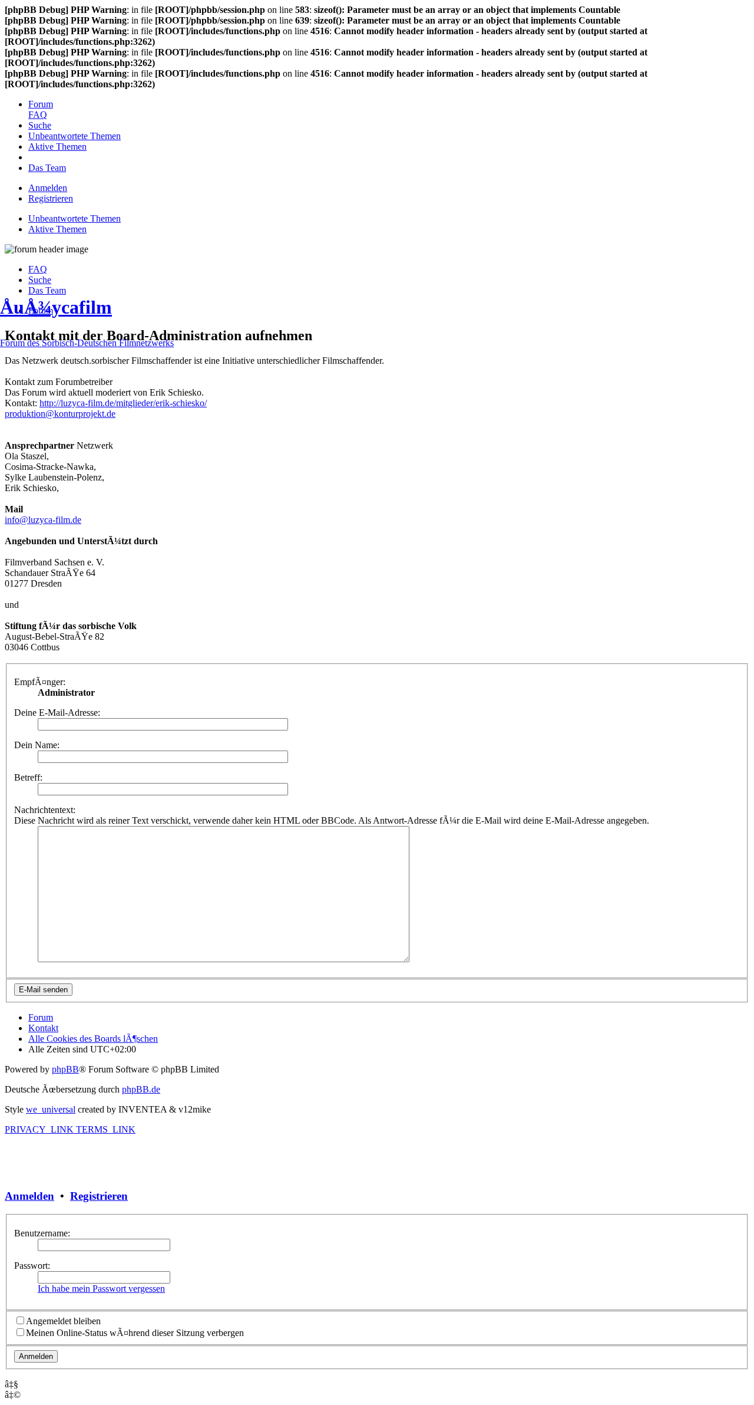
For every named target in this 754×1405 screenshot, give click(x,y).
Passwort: (32, 1266)
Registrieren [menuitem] (50, 198)
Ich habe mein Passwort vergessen (101, 1289)
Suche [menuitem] (39, 280)
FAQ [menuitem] (37, 269)
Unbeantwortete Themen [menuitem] (74, 218)
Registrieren (99, 1196)
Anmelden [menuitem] (47, 188)
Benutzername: (42, 1233)
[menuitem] (40, 104)
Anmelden (29, 1196)
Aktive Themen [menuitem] (57, 229)
